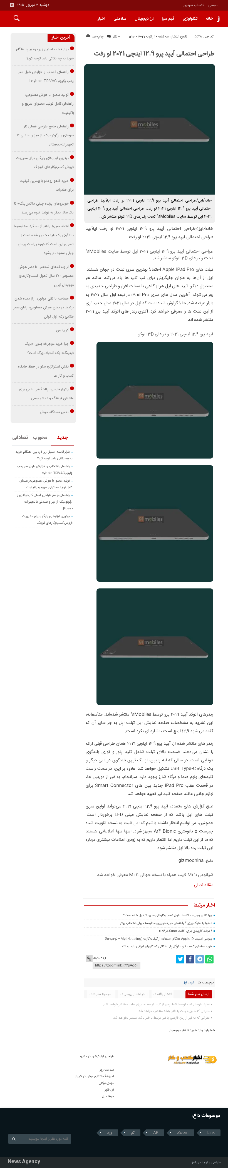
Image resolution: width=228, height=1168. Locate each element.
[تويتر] (180, 959)
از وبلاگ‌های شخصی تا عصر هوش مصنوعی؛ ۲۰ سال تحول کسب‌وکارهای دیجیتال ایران (46, 276)
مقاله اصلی (203, 885)
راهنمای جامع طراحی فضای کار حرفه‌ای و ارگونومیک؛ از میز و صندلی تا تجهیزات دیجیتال (45, 136)
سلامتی (119, 18)
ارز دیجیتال (144, 18)
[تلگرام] (199, 959)
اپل (185, 982)
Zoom (183, 1132)
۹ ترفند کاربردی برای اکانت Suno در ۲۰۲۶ (185, 931)
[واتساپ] (209, 959)
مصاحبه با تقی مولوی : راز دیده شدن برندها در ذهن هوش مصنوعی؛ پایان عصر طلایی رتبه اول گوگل (43, 308)
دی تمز (196, 1162)
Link (211, 1132)
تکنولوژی (190, 18)
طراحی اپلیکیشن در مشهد (96, 1056)
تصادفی (20, 438)
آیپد (191, 982)
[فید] (12, 5)
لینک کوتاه (99, 958)
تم (133, 1132)
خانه (209, 18)
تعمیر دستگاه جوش (54, 412)
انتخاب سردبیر (193, 5)
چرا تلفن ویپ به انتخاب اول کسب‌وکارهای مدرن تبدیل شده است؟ (167, 915)
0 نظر (116, 36)
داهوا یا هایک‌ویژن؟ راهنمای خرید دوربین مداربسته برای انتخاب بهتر (166, 923)
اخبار (101, 18)
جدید (62, 438)
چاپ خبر (97, 36)
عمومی (213, 5)
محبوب (40, 438)
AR (155, 1132)
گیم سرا (168, 18)
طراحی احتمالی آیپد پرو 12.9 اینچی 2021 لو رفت (154, 54)
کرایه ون (62, 330)
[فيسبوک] (190, 959)
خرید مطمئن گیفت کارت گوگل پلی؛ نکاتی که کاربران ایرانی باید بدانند (166, 946)
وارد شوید (196, 1030)
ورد (109, 1132)
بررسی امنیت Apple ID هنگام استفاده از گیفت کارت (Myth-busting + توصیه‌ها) (158, 939)
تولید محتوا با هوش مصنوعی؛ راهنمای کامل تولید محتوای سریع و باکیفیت (48, 104)
